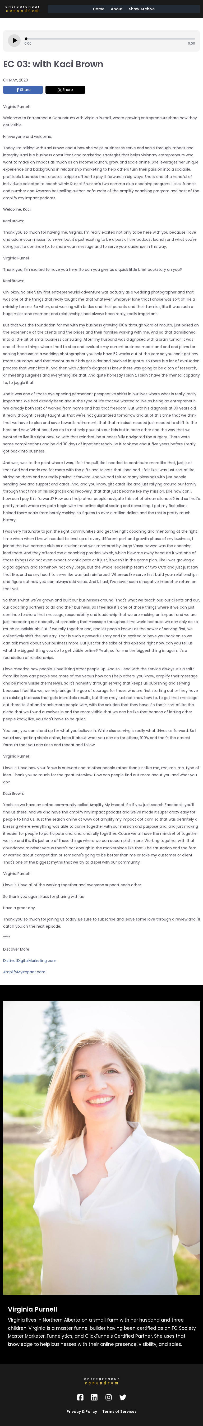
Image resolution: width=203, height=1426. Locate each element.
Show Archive (142, 9)
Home (98, 9)
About (117, 9)
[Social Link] (80, 1397)
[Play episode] (14, 40)
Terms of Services (119, 1411)
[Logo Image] (22, 9)
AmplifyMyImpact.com (24, 972)
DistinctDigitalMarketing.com (29, 960)
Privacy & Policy (82, 1411)
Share (25, 89)
